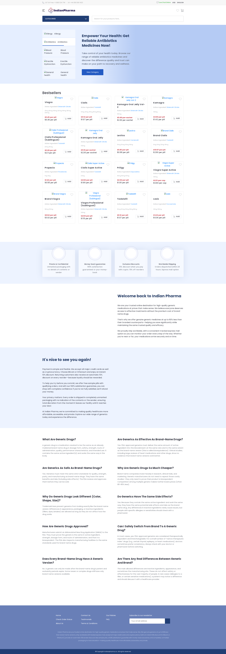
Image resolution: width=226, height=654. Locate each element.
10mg (83, 112)
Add (69, 118)
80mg (99, 112)
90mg (127, 176)
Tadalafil (97, 107)
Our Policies (111, 615)
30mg (119, 176)
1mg (46, 176)
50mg (51, 111)
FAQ (107, 619)
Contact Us (85, 615)
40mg (91, 112)
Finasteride (62, 172)
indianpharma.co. (111, 651)
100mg (55, 111)
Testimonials (86, 619)
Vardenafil (135, 140)
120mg (60, 111)
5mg (155, 144)
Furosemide (171, 204)
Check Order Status (64, 619)
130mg (64, 111)
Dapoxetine (135, 172)
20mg (87, 112)
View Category (93, 72)
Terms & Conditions (89, 623)
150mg (69, 111)
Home (58, 615)
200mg (47, 113)
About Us (59, 623)
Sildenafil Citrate (64, 106)
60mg (95, 112)
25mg (47, 111)
